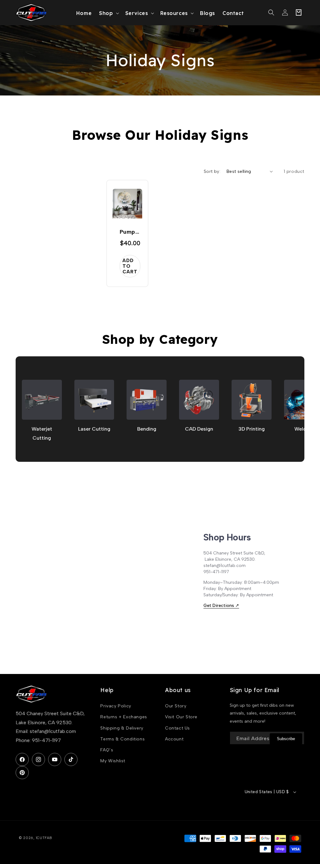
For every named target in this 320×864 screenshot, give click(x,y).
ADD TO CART (130, 265)
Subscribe (286, 738)
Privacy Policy (115, 706)
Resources (174, 13)
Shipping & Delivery (121, 728)
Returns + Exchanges (123, 717)
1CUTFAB (44, 838)
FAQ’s (106, 750)
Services (136, 13)
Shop (106, 13)
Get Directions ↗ (221, 605)
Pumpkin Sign (130, 232)
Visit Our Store (181, 717)
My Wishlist (112, 761)
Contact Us (177, 728)
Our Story (175, 706)
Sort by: (212, 171)
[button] (108, 12)
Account (174, 739)
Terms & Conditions (122, 739)
